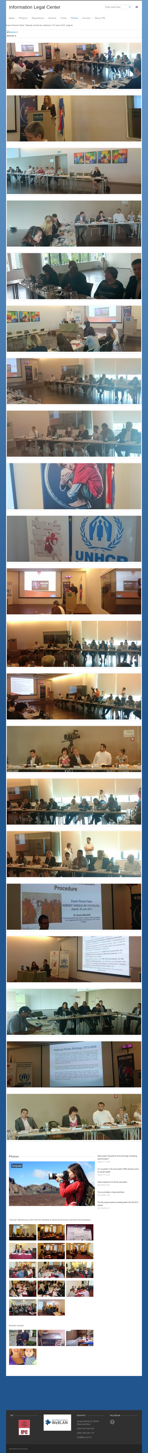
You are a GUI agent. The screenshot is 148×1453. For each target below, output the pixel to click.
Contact (87, 18)
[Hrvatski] (137, 6)
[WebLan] (57, 1422)
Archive (52, 18)
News (12, 18)
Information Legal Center (34, 7)
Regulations (38, 18)
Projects (23, 18)
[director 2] (74, 31)
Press (64, 18)
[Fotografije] (52, 1183)
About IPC (100, 18)
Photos (74, 18)
